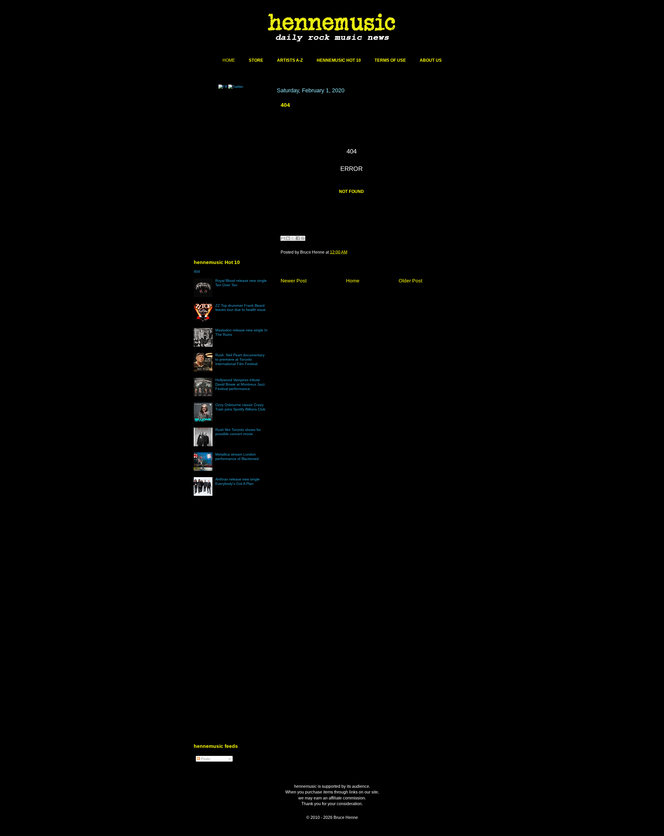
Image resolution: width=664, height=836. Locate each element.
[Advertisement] (233, 136)
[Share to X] (292, 238)
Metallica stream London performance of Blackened (237, 456)
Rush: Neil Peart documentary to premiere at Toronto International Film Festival (240, 359)
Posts (205, 759)
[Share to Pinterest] (302, 238)
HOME (229, 60)
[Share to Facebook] (297, 238)
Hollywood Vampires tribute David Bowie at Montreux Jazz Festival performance (240, 384)
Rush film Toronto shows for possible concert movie (238, 432)
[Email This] (283, 238)
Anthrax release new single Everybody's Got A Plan (237, 481)
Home (352, 280)
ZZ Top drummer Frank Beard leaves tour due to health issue (240, 307)
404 (285, 105)
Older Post (410, 280)
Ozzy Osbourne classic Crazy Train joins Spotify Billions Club (240, 407)
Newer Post (294, 280)
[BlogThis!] (287, 238)
